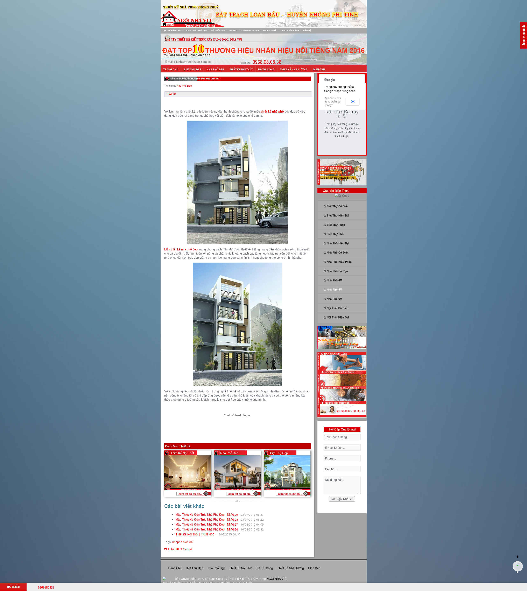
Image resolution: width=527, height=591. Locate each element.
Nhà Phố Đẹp (215, 69)
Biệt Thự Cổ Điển (337, 206)
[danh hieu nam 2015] (264, 49)
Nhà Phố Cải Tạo (337, 271)
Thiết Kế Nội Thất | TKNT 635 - (208, 534)
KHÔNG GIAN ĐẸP (250, 30)
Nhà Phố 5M (334, 289)
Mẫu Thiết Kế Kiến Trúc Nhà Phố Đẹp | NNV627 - (220, 524)
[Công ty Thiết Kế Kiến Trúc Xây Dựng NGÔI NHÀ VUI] (264, 13)
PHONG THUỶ (269, 30)
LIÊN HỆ (307, 30)
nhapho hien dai (182, 542)
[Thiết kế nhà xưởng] (342, 171)
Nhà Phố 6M (334, 299)
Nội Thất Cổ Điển (337, 308)
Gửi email (185, 549)
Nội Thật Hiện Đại (337, 317)
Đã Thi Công (266, 69)
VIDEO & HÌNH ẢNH (289, 30)
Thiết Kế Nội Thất (241, 69)
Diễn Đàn (319, 69)
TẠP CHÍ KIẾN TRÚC (172, 30)
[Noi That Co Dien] (189, 493)
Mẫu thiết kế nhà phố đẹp (181, 249)
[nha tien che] (342, 337)
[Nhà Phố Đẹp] (239, 493)
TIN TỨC (233, 30)
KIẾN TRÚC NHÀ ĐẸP (196, 30)
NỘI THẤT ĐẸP (218, 30)
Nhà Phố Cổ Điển (337, 252)
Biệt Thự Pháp (335, 225)
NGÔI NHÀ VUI (276, 579)
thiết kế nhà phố (272, 111)
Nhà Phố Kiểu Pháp (339, 262)
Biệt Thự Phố (335, 234)
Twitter (171, 94)
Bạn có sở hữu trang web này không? (332, 102)
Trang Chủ (170, 69)
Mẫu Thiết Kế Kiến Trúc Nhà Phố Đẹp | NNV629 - (220, 514)
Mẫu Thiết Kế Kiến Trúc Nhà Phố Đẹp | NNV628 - (220, 519)
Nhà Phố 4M (334, 280)
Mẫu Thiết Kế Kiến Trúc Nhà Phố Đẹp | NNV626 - (220, 529)
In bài (171, 549)
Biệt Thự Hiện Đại (337, 215)
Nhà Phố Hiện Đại (337, 243)
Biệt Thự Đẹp (192, 69)
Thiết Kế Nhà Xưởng (293, 69)
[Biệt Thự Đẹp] (289, 493)
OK (352, 101)
